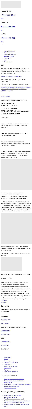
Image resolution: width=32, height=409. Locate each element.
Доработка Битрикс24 (10, 388)
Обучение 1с (7, 58)
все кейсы (3, 302)
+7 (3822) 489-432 (8, 38)
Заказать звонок (5, 96)
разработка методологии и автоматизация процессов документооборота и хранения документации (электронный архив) (16, 88)
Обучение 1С (7, 364)
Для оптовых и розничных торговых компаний (17, 384)
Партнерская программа (11, 371)
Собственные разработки (11, 362)
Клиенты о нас (8, 62)
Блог (5, 60)
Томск (2, 338)
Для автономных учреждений (12, 395)
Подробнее (4, 300)
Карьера (6, 370)
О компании (7, 357)
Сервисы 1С (7, 368)
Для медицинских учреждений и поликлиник (17, 401)
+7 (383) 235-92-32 (8, 15)
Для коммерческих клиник (11, 386)
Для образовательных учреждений (14, 399)
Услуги (6, 359)
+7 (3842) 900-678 (8, 26)
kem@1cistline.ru (5, 334)
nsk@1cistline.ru (5, 323)
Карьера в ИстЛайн (9, 51)
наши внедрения (9, 56)
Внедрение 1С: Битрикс (10, 366)
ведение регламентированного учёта (11, 76)
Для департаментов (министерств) (14, 402)
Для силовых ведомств (10, 397)
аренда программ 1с (10, 54)
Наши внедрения (9, 361)
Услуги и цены (8, 53)
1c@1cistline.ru (5, 345)
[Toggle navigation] (2, 65)
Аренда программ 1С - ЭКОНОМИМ (14, 379)
